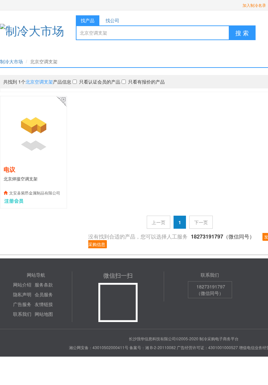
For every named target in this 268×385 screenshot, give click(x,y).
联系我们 (22, 314)
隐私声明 (22, 294)
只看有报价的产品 (146, 81)
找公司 (112, 20)
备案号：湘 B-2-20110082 (152, 347)
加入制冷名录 (254, 5)
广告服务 (22, 304)
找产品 (87, 20)
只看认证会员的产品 (99, 81)
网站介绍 (22, 284)
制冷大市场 (11, 61)
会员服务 (44, 294)
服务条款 (44, 284)
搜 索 (242, 32)
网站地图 (44, 314)
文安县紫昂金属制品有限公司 (34, 192)
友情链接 (44, 304)
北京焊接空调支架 (21, 179)
